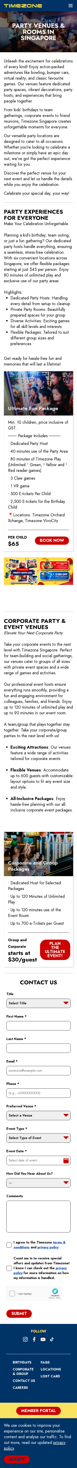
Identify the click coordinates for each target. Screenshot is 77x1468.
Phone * (12, 1083)
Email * (11, 1061)
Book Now (52, 540)
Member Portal (38, 1411)
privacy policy (48, 1247)
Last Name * (16, 1039)
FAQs (45, 1362)
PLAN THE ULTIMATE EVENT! (55, 950)
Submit (19, 1314)
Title (10, 994)
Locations (51, 1369)
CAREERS (20, 1387)
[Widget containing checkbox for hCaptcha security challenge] (34, 1293)
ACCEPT (17, 1459)
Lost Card (50, 1376)
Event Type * (16, 1128)
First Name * (16, 1016)
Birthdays (22, 1362)
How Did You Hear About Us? (29, 1173)
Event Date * (16, 1151)
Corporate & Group (23, 1371)
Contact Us (24, 1380)
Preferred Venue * (21, 1106)
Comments (14, 1196)
